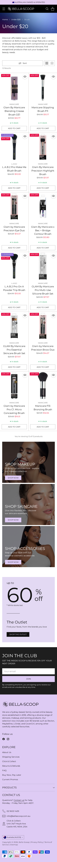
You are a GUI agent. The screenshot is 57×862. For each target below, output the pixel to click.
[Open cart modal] (52, 9)
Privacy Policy (37, 842)
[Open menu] (4, 9)
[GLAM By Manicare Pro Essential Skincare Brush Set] (14, 326)
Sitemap (14, 845)
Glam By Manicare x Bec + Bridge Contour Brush (42, 230)
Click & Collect (9, 761)
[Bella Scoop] (21, 8)
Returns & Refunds (11, 766)
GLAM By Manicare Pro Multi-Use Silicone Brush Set (43, 290)
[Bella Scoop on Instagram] (8, 739)
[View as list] (52, 63)
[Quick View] (24, 76)
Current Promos (10, 779)
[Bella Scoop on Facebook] (3, 739)
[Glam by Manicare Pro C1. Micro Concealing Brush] (14, 385)
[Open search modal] (47, 9)
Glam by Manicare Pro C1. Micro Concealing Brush (14, 409)
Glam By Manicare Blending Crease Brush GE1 (14, 111)
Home (5, 20)
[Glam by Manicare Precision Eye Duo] (14, 206)
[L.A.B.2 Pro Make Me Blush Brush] (14, 147)
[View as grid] (46, 63)
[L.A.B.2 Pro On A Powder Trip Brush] (14, 266)
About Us (6, 752)
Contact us (19, 800)
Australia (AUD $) (14, 837)
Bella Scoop (24, 842)
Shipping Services (11, 757)
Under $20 (16, 20)
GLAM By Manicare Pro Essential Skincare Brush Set (14, 350)
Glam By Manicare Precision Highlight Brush (42, 171)
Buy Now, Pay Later (11, 775)
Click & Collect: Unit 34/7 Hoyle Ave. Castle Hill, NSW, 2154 (17, 824)
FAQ (4, 770)
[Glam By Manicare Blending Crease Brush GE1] (14, 87)
